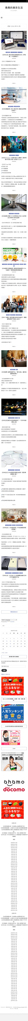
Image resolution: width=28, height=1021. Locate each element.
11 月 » (6, 652)
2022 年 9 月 (14, 868)
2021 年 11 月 (14, 885)
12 (10, 641)
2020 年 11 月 (14, 903)
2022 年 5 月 (14, 874)
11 (6, 641)
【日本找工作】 (12, 155)
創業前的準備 (17, 213)
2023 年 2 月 (14, 859)
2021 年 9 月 (14, 888)
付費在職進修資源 (16, 106)
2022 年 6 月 (14, 873)
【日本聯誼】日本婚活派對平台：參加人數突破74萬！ (14, 833)
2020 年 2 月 (14, 908)
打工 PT (17, 155)
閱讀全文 (14, 83)
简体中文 (8, 674)
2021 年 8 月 (14, 890)
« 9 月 (2, 652)
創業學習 (21, 264)
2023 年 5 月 (14, 854)
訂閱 (4, 670)
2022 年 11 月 (14, 864)
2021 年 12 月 (14, 883)
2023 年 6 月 (14, 852)
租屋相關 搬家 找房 (19, 525)
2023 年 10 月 (14, 847)
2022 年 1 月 (14, 881)
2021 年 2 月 (14, 900)
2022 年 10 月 (14, 866)
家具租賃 (13, 525)
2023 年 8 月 (14, 849)
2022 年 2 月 (14, 879)
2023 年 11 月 (14, 846)
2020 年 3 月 (14, 906)
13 (14, 641)
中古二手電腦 (20, 52)
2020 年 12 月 (14, 901)
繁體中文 (3, 674)
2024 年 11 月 (14, 842)
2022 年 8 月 (14, 869)
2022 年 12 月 (14, 863)
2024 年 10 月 (14, 844)
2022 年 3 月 (14, 878)
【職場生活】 (11, 106)
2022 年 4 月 (14, 876)
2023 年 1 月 (14, 861)
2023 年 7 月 (14, 851)
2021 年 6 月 (14, 893)
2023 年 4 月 (14, 856)
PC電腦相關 (8, 52)
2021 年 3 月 (14, 898)
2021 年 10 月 (14, 886)
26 (10, 646)
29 (21, 646)
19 (10, 643)
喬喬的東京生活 (14, 7)
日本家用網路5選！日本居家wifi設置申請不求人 (14, 826)
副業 (16, 369)
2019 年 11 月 (14, 910)
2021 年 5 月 (14, 895)
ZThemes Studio (20, 1007)
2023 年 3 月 (14, 857)
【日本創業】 (11, 213)
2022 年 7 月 (14, 871)
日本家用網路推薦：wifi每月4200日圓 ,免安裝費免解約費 (14, 828)
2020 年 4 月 (14, 905)
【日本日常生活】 (14, 52)
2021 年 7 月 (14, 891)
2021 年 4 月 (14, 896)
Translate (12, 621)
